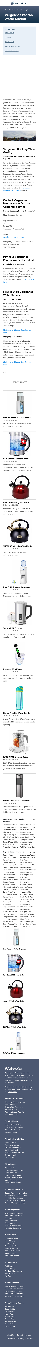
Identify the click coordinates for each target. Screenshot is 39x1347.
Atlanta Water (25, 904)
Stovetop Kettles (11, 1155)
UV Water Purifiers (11, 1114)
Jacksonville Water (27, 899)
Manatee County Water (29, 917)
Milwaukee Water (26, 907)
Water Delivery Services (13, 1226)
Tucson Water (8, 855)
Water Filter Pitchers (12, 1130)
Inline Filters (9, 1243)
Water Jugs (9, 1218)
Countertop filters (11, 1238)
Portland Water (25, 867)
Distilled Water (10, 1311)
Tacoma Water (8, 882)
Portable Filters (11, 1121)
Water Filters (10, 1235)
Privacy (28, 1335)
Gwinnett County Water (12, 857)
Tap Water (8, 1276)
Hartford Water (8, 844)
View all (31, 819)
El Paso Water (25, 909)
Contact (8, 37)
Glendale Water (9, 875)
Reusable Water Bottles (13, 1178)
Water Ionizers (10, 1105)
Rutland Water (25, 832)
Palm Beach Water (10, 926)
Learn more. (12, 1092)
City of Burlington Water (12, 835)
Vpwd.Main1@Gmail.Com (13, 237)
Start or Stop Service (12, 46)
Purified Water (10, 1319)
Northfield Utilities (27, 830)
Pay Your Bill (9, 42)
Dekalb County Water (28, 924)
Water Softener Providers (14, 1294)
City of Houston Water (11, 865)
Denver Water (25, 882)
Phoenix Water (8, 872)
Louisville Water (9, 870)
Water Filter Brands (12, 1256)
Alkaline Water (10, 1307)
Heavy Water (9, 1314)
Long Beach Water (10, 917)
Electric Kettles (10, 1143)
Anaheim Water (9, 914)
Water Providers (10, 10)
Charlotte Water (26, 885)
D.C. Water (24, 860)
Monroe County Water (11, 919)
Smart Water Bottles (12, 1180)
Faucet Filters (10, 1241)
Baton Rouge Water (10, 924)
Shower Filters (10, 1253)
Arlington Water (9, 902)
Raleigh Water (25, 912)
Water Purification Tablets (14, 1112)
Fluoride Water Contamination (16, 1195)
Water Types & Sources (14, 1303)
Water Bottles (10, 1164)
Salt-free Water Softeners (14, 1296)
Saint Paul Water (9, 885)
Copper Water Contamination (16, 1193)
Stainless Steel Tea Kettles (14, 1152)
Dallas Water (25, 877)
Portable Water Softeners (14, 1291)
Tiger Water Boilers (12, 1145)
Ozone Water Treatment (14, 1107)
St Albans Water (26, 842)
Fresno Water (8, 922)
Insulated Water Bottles (13, 1175)
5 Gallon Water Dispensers (14, 1213)
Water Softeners (12, 1283)
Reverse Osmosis (11, 1110)
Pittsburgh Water (9, 909)
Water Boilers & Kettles (14, 1139)
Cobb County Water (10, 867)
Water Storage (10, 1326)
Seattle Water (25, 889)
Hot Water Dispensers (13, 1228)
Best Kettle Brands (11, 1150)
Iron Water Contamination (14, 1198)
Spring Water (9, 1324)
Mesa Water (24, 919)
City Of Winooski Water (11, 837)
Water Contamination (14, 1189)
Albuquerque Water (27, 855)
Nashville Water (26, 862)
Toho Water (7, 860)
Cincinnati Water (26, 894)
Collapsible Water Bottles (14, 1170)
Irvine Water (7, 899)
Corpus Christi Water (11, 889)
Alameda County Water (11, 887)
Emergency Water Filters (14, 1127)
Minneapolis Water (10, 894)
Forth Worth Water (27, 897)
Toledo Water (8, 897)
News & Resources (12, 51)
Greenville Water (9, 862)
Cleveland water (9, 877)
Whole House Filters (12, 1251)
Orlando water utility (28, 865)
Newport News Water (11, 912)
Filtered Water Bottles (13, 1125)
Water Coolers (10, 1223)
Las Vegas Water (26, 872)
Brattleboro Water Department (14, 830)
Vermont (19, 10)
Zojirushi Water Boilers (13, 1148)
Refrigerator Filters (12, 1246)
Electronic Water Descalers (15, 1102)
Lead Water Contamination (15, 1200)
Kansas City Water (27, 914)
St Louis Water (25, 880)
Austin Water (25, 926)
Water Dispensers (12, 1209)
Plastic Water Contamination (15, 1203)
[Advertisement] (19, 75)
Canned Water (10, 1309)
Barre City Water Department (14, 825)
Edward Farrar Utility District (13, 842)
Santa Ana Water (9, 892)
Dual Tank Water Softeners (14, 1286)
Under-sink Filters (11, 1248)
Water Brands (9, 1168)
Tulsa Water (7, 904)
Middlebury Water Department (14, 847)
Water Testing (10, 1269)
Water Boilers (9, 1157)
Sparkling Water (10, 1321)
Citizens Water (25, 892)
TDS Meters (9, 1266)
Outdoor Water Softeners (14, 1289)
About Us (10, 1335)
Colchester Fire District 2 (12, 840)
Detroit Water (25, 902)
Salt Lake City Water (10, 880)
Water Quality (10, 33)
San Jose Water (26, 887)
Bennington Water (10, 827)
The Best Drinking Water (14, 1271)
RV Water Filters (11, 1132)
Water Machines (11, 1221)
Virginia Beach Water (11, 907)
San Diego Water (26, 875)
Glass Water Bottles (12, 1173)
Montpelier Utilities (27, 827)
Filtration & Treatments (14, 1098)
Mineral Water (10, 1316)
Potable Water (10, 1273)
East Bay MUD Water (28, 870)
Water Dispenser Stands (13, 1216)
